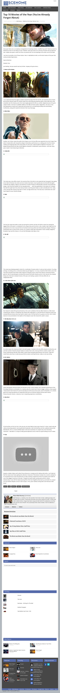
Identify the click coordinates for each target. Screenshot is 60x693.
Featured (34, 21)
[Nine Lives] (32, 550)
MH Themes (17, 690)
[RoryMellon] (32, 665)
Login (55, 0)
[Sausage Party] (5, 556)
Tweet (15, 491)
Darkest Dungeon (22, 607)
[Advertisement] (30, 578)
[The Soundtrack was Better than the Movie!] (5, 518)
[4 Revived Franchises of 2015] (5, 523)
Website (14, 507)
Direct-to (5, 10)
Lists (38, 21)
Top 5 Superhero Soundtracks (42, 554)
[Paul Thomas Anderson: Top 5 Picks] (32, 646)
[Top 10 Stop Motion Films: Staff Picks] (5, 528)
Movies (13, 486)
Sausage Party (12, 554)
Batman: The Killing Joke (14, 643)
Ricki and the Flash (38, 684)
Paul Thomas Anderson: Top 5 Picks (43, 643)
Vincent (19, 595)
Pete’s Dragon (12, 547)
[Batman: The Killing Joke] (5, 646)
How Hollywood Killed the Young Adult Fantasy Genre (37, 665)
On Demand (29, 7)
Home (4, 7)
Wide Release (25, 486)
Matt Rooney (19, 21)
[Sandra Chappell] (32, 683)
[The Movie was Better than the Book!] (5, 538)
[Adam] (32, 670)
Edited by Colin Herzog (27, 21)
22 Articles (27, 495)
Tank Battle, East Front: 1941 (24, 611)
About (18, 10)
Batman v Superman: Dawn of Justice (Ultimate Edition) (17, 650)
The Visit (20, 599)
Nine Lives (38, 547)
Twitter (20, 507)
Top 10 (19, 486)
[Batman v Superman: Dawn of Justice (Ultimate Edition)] (5, 652)
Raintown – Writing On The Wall (25, 603)
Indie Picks (21, 7)
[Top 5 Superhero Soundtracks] (32, 556)
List (9, 486)
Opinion (12, 10)
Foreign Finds (47, 7)
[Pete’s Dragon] (5, 550)
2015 (5, 486)
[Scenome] (30, 3)
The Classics (37, 7)
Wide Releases (12, 7)
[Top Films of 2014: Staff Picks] (5, 533)
